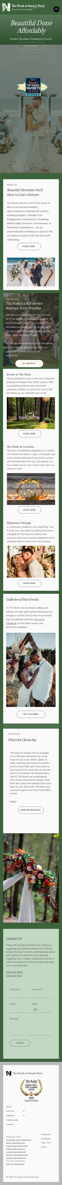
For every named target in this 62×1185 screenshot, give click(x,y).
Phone (35, 1004)
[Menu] (57, 9)
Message (14, 1018)
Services (10, 1111)
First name (15, 989)
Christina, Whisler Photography (17, 1155)
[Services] (24, 1111)
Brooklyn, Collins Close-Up (15, 1149)
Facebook (45, 1134)
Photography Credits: (13, 1137)
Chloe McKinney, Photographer (17, 1146)
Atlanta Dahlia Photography (16, 1158)
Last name (37, 989)
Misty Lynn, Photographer (15, 1164)
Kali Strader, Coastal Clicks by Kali (18, 1140)
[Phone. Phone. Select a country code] (37, 1010)
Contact (10, 1124)
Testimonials (12, 1120)
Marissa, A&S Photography (15, 1143)
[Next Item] (49, 670)
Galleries (10, 1115)
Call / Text (46, 1142)
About (9, 1106)
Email (13, 1004)
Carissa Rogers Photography (16, 1152)
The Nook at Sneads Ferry (28, 6)
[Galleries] (24, 1115)
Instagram (45, 1138)
